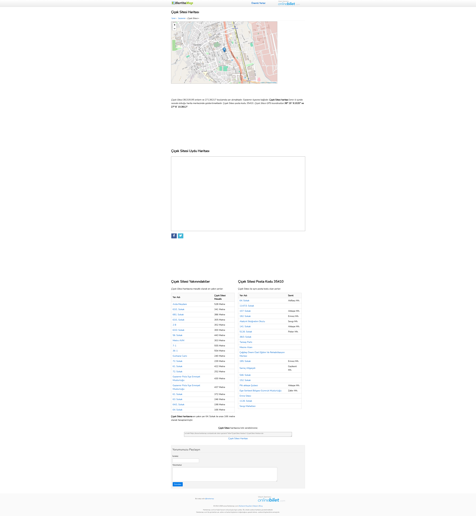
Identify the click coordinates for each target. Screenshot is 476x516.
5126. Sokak (246, 331)
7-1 (174, 345)
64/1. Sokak (178, 404)
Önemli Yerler (258, 3)
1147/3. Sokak (247, 305)
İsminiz (175, 456)
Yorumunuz (177, 465)
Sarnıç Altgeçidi (247, 368)
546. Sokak (245, 375)
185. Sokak (245, 361)
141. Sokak (245, 326)
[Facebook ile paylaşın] (174, 235)
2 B (174, 324)
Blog (261, 506)
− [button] (174, 28)
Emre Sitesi (245, 395)
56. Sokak (177, 335)
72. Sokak (177, 361)
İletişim (255, 506)
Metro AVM (178, 340)
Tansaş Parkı (246, 342)
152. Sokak (245, 380)
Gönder (177, 484)
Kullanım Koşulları (245, 506)
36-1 (175, 350)
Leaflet (262, 82)
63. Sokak (177, 399)
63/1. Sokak (178, 309)
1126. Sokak (246, 400)
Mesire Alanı (246, 347)
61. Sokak (177, 366)
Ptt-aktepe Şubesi (249, 385)
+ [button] (174, 24)
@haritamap (209, 499)
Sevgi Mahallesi (247, 406)
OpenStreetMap (272, 82)
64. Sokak (177, 409)
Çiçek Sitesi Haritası (238, 438)
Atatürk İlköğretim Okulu (252, 321)
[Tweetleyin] (180, 235)
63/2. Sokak (178, 330)
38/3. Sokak (245, 336)
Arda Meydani (180, 304)
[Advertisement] (291, 58)
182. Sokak (245, 316)
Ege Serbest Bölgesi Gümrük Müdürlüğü (261, 390)
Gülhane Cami (180, 355)
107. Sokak (245, 310)
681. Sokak (178, 314)
